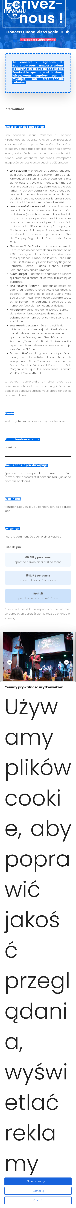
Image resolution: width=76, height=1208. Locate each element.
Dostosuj (38, 1191)
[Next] (66, 662)
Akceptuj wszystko (38, 1181)
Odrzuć (38, 1200)
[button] (71, 11)
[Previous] (9, 662)
